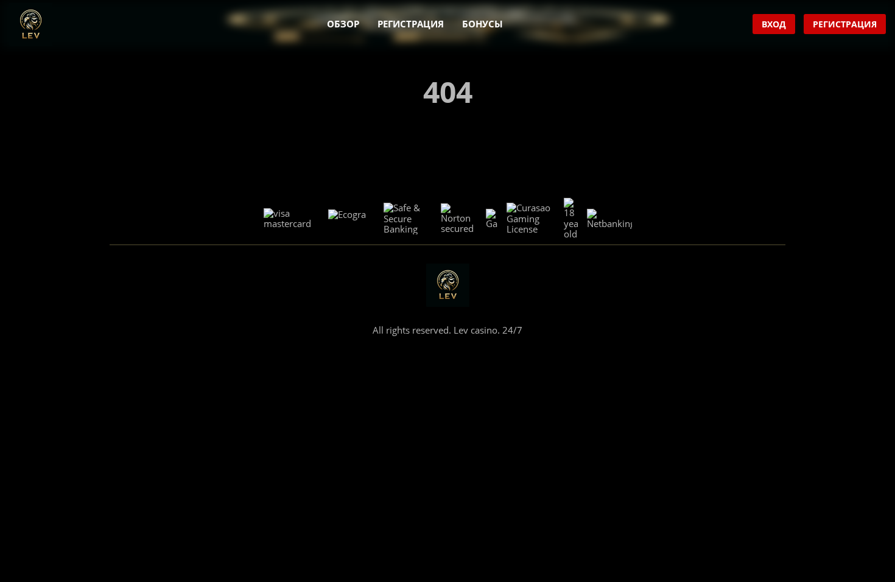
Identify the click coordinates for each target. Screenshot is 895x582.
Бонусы (482, 24)
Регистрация (410, 24)
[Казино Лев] (30, 24)
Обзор (343, 24)
